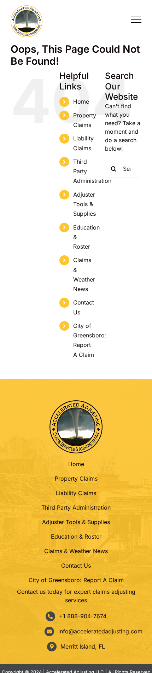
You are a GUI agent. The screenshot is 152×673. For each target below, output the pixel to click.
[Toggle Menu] (136, 20)
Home (81, 101)
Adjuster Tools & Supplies (84, 204)
